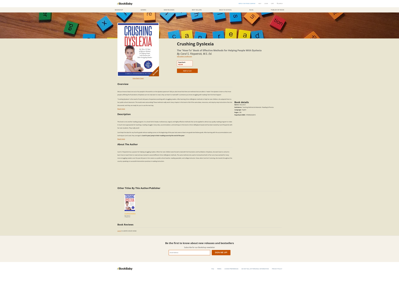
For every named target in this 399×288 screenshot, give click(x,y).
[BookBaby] (126, 3)
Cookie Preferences (231, 269)
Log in (119, 231)
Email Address (174, 252)
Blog (251, 10)
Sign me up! (221, 252)
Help (259, 3)
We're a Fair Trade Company (247, 3)
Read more (121, 109)
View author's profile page (184, 56)
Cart (272, 3)
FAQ (212, 269)
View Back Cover (138, 78)
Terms (219, 269)
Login (266, 3)
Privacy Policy (277, 269)
